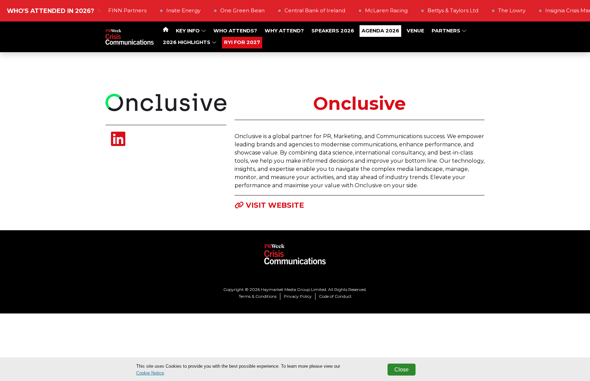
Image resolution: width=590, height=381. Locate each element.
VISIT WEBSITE (275, 205)
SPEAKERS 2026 (332, 31)
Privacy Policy (298, 296)
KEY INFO (188, 31)
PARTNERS (447, 31)
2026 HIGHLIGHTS (187, 42)
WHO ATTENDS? (235, 31)
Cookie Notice (150, 373)
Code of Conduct (335, 296)
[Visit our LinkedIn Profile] (118, 143)
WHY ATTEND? (284, 31)
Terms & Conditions (258, 296)
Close (401, 369)
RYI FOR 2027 (242, 42)
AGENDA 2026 (380, 31)
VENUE (415, 31)
